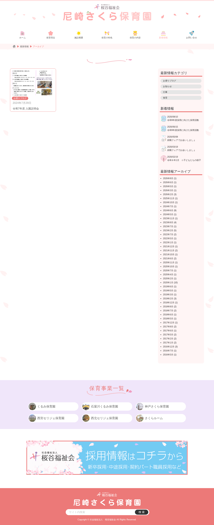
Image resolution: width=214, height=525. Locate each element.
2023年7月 (168, 226)
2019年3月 (168, 294)
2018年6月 (168, 314)
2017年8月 (168, 326)
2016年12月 (168, 346)
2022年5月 (168, 238)
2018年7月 (168, 310)
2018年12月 (168, 302)
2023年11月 (168, 218)
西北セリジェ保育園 (104, 418)
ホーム (22, 37)
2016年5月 (168, 354)
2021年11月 (168, 250)
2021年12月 (168, 246)
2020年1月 (168, 282)
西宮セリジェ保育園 (50, 418)
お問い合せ (191, 37)
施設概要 (78, 37)
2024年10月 (168, 202)
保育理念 (50, 37)
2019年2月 (168, 298)
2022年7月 (168, 234)
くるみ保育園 (46, 406)
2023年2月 (168, 230)
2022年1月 (168, 242)
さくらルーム (154, 418)
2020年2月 (168, 278)
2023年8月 (168, 222)
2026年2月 (168, 194)
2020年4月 (168, 274)
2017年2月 (168, 338)
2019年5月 (168, 290)
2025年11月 (168, 198)
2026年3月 (168, 190)
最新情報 (24, 46)
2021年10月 (168, 254)
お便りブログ (20, 98)
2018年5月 (168, 318)
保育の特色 (106, 37)
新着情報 (163, 37)
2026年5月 (168, 186)
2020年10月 (168, 266)
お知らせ (167, 86)
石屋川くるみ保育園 (104, 406)
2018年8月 (168, 306)
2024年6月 (168, 210)
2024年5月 (168, 214)
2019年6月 (168, 286)
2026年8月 (168, 178)
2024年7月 (168, 206)
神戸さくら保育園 (157, 406)
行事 (165, 92)
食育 (165, 97)
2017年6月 (168, 330)
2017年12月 (168, 322)
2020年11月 (168, 262)
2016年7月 (168, 350)
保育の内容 (135, 37)
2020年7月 (168, 270)
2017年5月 (168, 334)
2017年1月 (168, 342)
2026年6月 (168, 182)
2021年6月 (168, 258)
